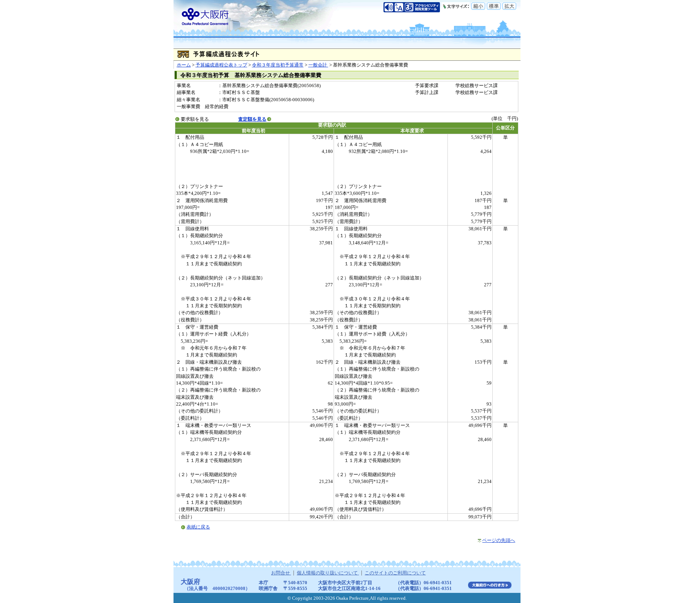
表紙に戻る (198, 527)
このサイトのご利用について (395, 573)
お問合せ (281, 573)
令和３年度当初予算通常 (278, 65)
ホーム (184, 65)
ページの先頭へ (498, 540)
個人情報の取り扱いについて (328, 573)
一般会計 (318, 65)
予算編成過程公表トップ (221, 65)
